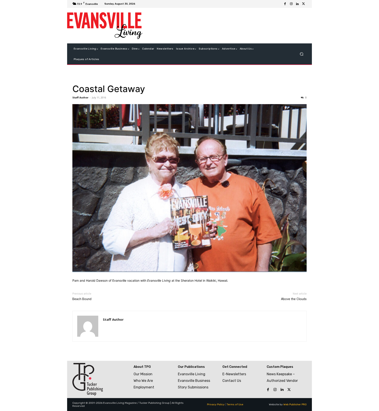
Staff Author (80, 97)
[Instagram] (291, 4)
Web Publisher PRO (295, 404)
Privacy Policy (216, 404)
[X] (303, 4)
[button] (301, 54)
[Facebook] (285, 4)
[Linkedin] (297, 4)
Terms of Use (235, 404)
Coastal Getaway (108, 88)
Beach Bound (81, 299)
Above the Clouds (294, 299)
